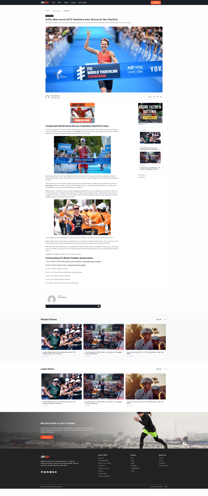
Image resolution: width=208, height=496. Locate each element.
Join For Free (163, 2)
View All (158, 319)
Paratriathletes (135, 468)
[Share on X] (157, 96)
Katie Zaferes (49, 185)
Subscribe (156, 2)
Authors (100, 471)
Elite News (67, 11)
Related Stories (49, 319)
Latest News (47, 369)
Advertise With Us (103, 460)
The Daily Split (163, 465)
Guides (133, 471)
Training (73, 2)
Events (66, 2)
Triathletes (134, 465)
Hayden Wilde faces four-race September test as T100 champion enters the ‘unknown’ (149, 149)
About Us (101, 458)
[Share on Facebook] (154, 96)
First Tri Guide (82, 2)
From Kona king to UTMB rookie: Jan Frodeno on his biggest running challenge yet (150, 169)
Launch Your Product (104, 463)
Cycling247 (162, 463)
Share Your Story (103, 468)
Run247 (161, 460)
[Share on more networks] (160, 96)
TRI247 (48, 11)
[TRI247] (45, 2)
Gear (53, 2)
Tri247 (161, 458)
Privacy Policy (102, 473)
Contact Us (101, 465)
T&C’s (165, 486)
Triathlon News (56, 11)
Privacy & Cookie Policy (156, 486)
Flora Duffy (107, 22)
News (59, 2)
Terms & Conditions (104, 476)
